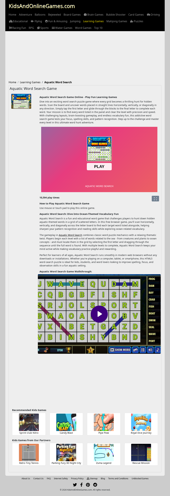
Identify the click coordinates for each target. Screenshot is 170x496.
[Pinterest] (88, 485)
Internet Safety (61, 478)
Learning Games (93, 21)
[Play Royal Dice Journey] (141, 422)
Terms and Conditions (118, 478)
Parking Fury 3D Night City (66, 463)
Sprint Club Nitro (28, 432)
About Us (26, 478)
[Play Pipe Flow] (104, 422)
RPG (31, 28)
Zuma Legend (103, 463)
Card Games (136, 14)
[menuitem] (12, 14)
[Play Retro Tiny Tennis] (29, 452)
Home (12, 14)
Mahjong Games (116, 21)
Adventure (25, 14)
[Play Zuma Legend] (104, 452)
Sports (44, 28)
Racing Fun (19, 28)
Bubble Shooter (116, 14)
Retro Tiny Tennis (29, 463)
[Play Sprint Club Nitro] (29, 422)
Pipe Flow (103, 432)
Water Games (63, 28)
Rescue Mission (141, 463)
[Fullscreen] (155, 198)
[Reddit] (95, 485)
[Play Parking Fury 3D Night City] (66, 452)
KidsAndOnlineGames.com (42, 5)
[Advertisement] (85, 56)
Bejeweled (54, 14)
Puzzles (138, 21)
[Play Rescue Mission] (141, 452)
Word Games (83, 28)
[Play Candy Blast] (66, 422)
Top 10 (98, 28)
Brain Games (95, 14)
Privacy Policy (77, 478)
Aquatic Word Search (70, 235)
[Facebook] (81, 485)
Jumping (75, 21)
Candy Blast (66, 432)
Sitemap (93, 478)
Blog (103, 478)
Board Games (72, 14)
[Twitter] (75, 485)
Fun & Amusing (57, 21)
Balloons (40, 14)
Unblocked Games (140, 478)
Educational (20, 21)
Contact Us (38, 478)
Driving (155, 14)
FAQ (49, 478)
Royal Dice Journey (141, 432)
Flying (38, 21)
